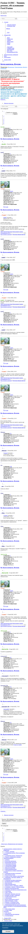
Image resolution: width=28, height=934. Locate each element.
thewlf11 (3, 127)
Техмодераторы (18, 67)
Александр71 (4, 656)
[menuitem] (11, 24)
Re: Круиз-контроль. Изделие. (10, 139)
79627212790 (4, 554)
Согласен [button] (8, 931)
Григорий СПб (4, 685)
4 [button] (3, 120)
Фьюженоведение (7, 231)
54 (10, 433)
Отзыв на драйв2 (17, 744)
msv (1, 465)
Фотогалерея (15, 231)
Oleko (2, 493)
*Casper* (3, 188)
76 (10, 686)
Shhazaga (3, 432)
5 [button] (3, 121)
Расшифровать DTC (5, 233)
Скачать (21, 231)
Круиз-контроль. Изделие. (11, 64)
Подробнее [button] (5, 927)
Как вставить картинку (6, 234)
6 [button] (3, 123)
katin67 (2, 152)
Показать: (4, 819)
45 (10, 657)
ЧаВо (2, 231)
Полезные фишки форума (19, 234)
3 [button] (3, 119)
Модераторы (11, 67)
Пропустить (3, 15)
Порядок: (14, 820)
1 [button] (3, 116)
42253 (11, 191)
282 (11, 466)
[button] (3, 111)
